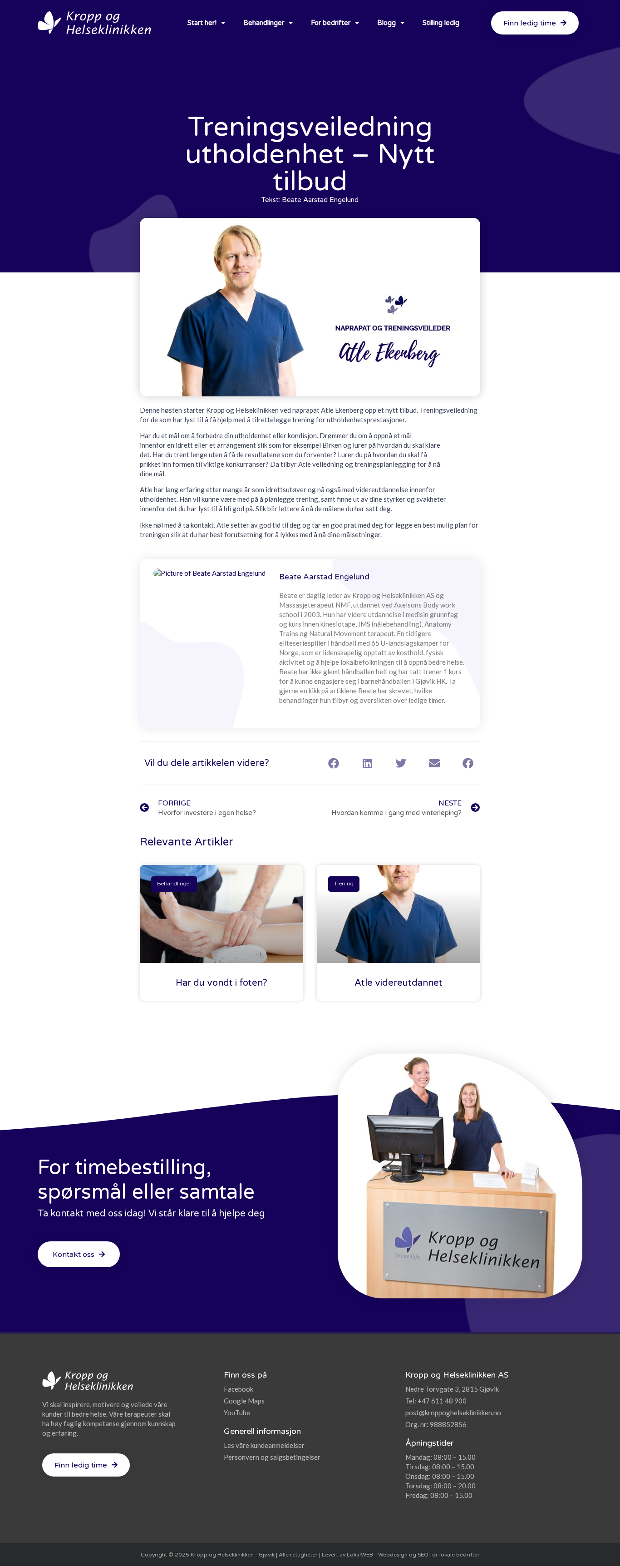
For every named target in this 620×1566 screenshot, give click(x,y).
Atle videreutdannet (398, 983)
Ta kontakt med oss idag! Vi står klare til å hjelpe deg (151, 1213)
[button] (333, 763)
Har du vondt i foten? (221, 983)
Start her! (202, 23)
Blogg (386, 23)
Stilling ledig (441, 23)
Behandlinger (263, 23)
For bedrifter (330, 23)
